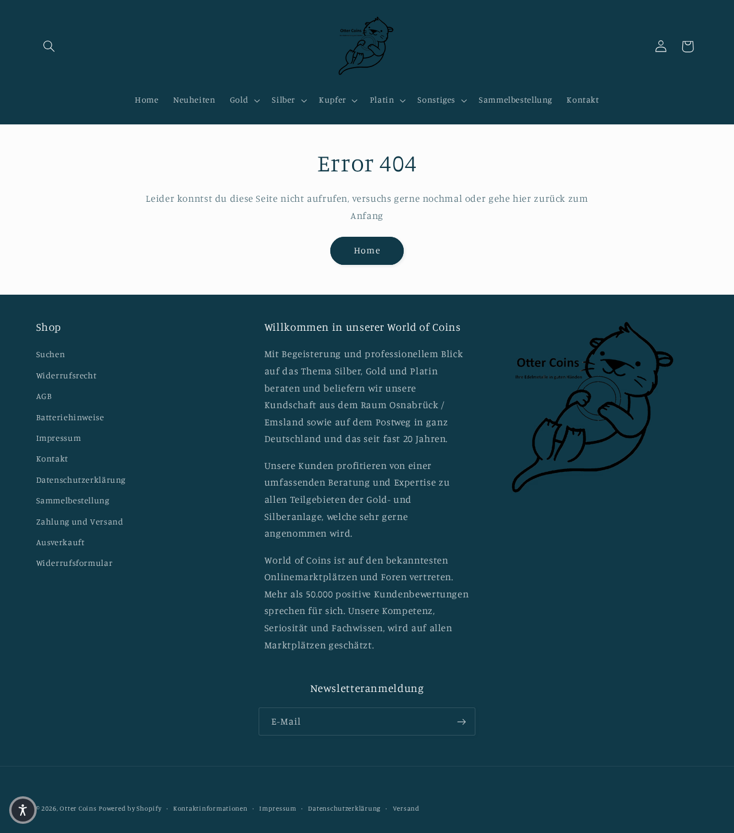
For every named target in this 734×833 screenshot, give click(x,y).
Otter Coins (78, 808)
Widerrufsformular (74, 563)
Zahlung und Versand (80, 521)
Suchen (50, 354)
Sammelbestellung (73, 500)
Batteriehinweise (70, 417)
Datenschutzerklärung (81, 479)
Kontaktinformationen (210, 808)
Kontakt (52, 458)
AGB (44, 396)
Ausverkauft (60, 542)
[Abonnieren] (461, 721)
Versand (406, 808)
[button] (49, 46)
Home (367, 250)
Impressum (58, 438)
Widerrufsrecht (66, 375)
